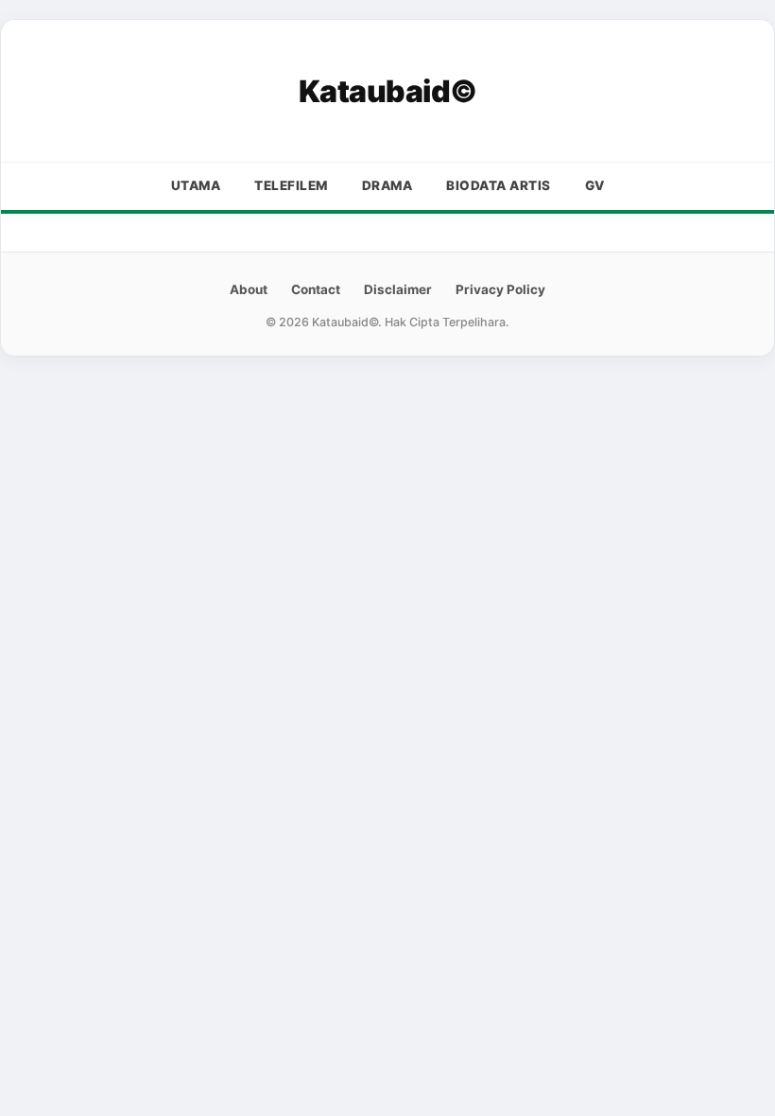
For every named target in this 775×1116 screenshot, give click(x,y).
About (248, 289)
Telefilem (291, 185)
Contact (315, 289)
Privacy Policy (500, 289)
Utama (196, 185)
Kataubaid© (388, 91)
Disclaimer (398, 289)
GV (595, 185)
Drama (387, 185)
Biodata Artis (498, 185)
